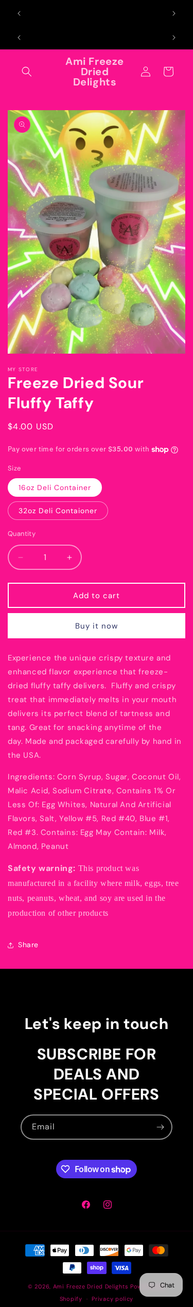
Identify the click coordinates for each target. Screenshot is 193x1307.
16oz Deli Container (55, 487)
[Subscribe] (160, 1127)
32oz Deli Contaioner (58, 510)
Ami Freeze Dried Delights (91, 1286)
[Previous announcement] (19, 13)
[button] (26, 71)
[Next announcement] (174, 13)
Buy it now (96, 626)
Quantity (22, 533)
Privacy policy (112, 1298)
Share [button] (28, 944)
